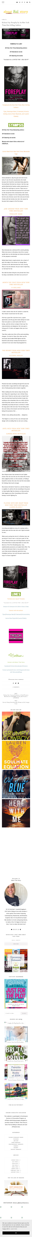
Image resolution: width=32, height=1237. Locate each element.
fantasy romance (16, 1149)
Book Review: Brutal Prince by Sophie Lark (16, 1061)
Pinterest (25, 666)
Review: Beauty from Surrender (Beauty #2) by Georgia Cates (16, 702)
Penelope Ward (10, 614)
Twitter (13, 666)
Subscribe (16, 943)
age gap (16, 1140)
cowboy (16, 1146)
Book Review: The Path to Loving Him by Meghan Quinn (16, 1099)
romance (21, 679)
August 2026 (15, 1160)
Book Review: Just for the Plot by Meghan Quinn (16, 1005)
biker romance (16, 1142)
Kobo (27, 606)
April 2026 (16, 1167)
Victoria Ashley (26, 614)
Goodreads (19, 666)
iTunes (23, 606)
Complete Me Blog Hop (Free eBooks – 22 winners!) (16, 1023)
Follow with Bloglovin (18, 670)
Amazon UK (13, 606)
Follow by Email (6, 670)
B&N (19, 606)
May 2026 (15, 1165)
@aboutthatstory (23, 1203)
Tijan (3, 614)
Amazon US (6, 606)
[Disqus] (16, 853)
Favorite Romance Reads (16, 1137)
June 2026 (15, 1163)
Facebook (7, 666)
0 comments (16, 687)
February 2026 (16, 1170)
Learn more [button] (14, 1229)
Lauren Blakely (22, 618)
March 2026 (16, 1168)
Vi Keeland (18, 614)
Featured (16, 1139)
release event (14, 679)
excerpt (16, 1147)
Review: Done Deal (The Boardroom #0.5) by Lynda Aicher (16, 1042)
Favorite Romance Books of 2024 (16, 1080)
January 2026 (16, 1172)
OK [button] (16, 1233)
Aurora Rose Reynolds (11, 618)
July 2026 (15, 1161)
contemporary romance (16, 1144)
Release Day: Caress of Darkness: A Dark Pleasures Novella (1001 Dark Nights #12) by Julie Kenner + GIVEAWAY (16, 696)
